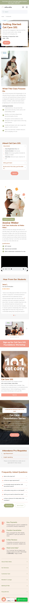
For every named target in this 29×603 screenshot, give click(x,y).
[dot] (13, 315)
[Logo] (6, 7)
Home (2, 16)
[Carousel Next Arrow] (24, 298)
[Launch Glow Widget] (3, 599)
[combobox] (14, 12)
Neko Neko (12, 597)
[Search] (2, 12)
